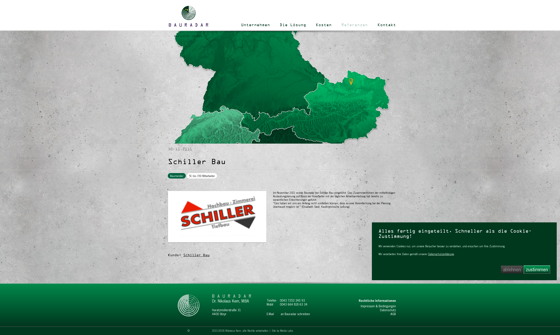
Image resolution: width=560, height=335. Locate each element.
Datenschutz (388, 310)
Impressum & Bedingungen (378, 306)
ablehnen (512, 269)
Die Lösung (293, 25)
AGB (393, 314)
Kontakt (387, 25)
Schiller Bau (196, 255)
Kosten (324, 25)
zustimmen (537, 269)
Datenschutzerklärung (441, 254)
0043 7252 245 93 (292, 300)
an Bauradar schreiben (295, 314)
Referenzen (354, 25)
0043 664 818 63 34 (293, 304)
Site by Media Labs (282, 330)
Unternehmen (255, 25)
